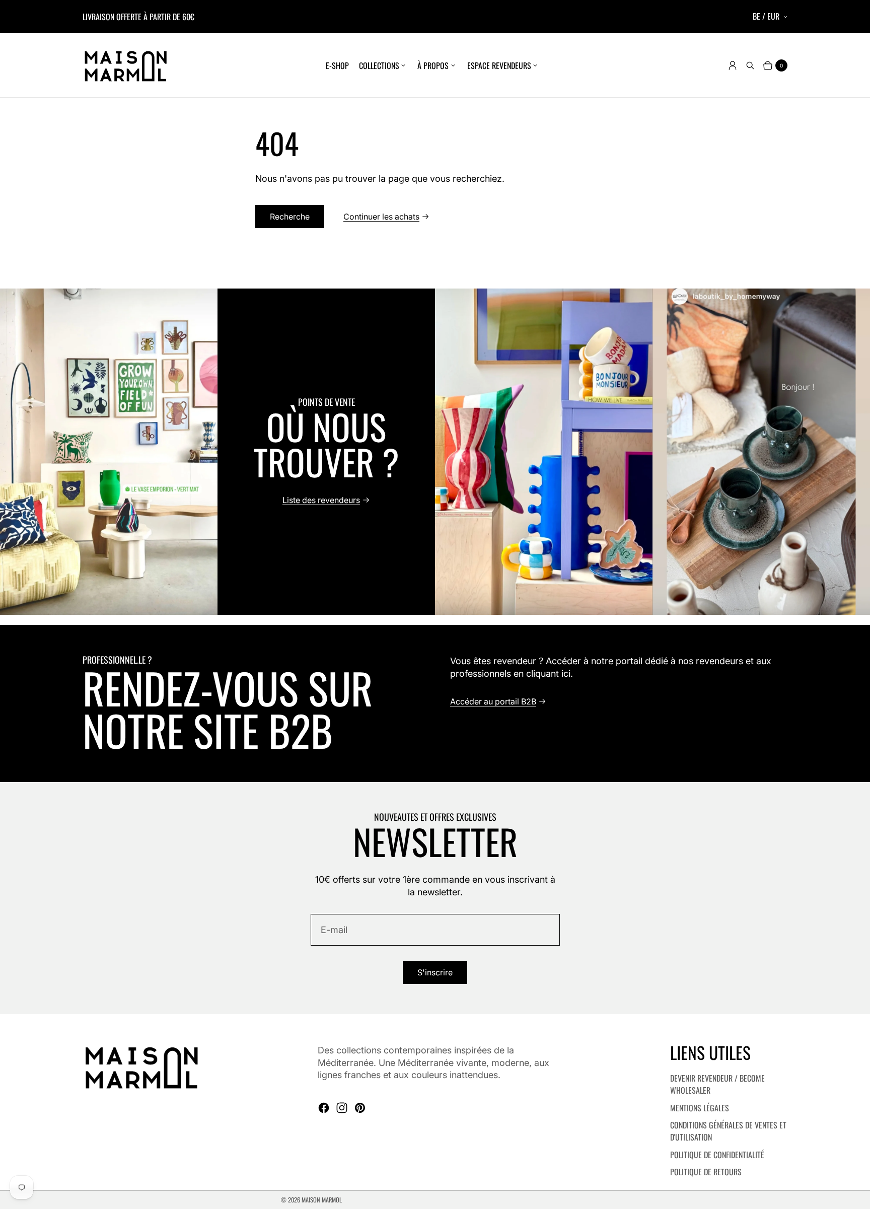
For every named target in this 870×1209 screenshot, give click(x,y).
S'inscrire (435, 972)
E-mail (334, 929)
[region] (435, 452)
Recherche (290, 216)
